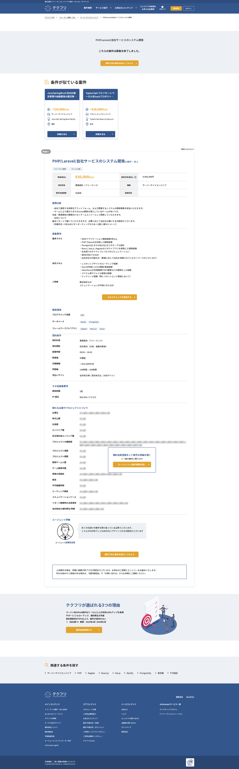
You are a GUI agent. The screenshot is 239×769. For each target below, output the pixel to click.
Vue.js (102, 329)
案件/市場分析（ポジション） (94, 727)
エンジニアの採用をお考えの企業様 (148, 7)
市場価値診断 (50, 736)
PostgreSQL (94, 322)
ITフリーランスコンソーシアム (171, 714)
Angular (84, 329)
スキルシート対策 (89, 709)
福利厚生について (51, 727)
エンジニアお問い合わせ (130, 718)
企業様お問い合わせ (128, 723)
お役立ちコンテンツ (90, 718)
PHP (82, 315)
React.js (93, 329)
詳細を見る (62, 134)
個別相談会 (49, 732)
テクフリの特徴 (50, 718)
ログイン (189, 8)
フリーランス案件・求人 (67, 17)
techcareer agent (52, 745)
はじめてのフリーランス (54, 714)
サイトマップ (126, 727)
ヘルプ (123, 714)
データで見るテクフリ (53, 723)
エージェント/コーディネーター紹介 (58, 740)
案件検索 (88, 7)
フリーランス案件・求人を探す (56, 709)
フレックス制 (75, 169)
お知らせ (124, 709)
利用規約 (48, 761)
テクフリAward (89, 740)
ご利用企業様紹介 (89, 714)
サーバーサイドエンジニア (89, 17)
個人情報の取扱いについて (64, 761)
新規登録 (176, 8)
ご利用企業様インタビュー (93, 736)
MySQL (83, 322)
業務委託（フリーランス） (87, 185)
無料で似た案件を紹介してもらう (119, 554)
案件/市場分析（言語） (91, 723)
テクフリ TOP (49, 17)
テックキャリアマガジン (169, 709)
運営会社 (124, 732)
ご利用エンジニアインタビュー (94, 732)
